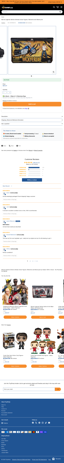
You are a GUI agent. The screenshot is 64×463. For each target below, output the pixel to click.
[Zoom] (53, 71)
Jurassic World (4, 452)
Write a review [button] (32, 180)
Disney (3, 448)
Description (4, 116)
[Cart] (58, 7)
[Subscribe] (58, 389)
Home (2, 17)
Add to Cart (43, 317)
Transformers (4, 450)
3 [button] (32, 261)
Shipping (5, 100)
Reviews (3, 410)
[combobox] (32, 11)
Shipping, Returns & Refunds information (12, 120)
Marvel (30, 150)
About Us (3, 404)
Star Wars (3, 438)
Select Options (15, 317)
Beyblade (3, 444)
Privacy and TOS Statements (39, 459)
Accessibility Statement (6, 412)
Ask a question (5, 123)
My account (4, 414)
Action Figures (4, 440)
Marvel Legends (38, 150)
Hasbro (3, 22)
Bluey (2, 446)
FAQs (2, 406)
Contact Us (4, 408)
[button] (22, 22)
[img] (6, 190)
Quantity (5, 89)
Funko (4, 360)
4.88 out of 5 (36, 162)
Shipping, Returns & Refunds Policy (21, 459)
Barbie (2, 442)
